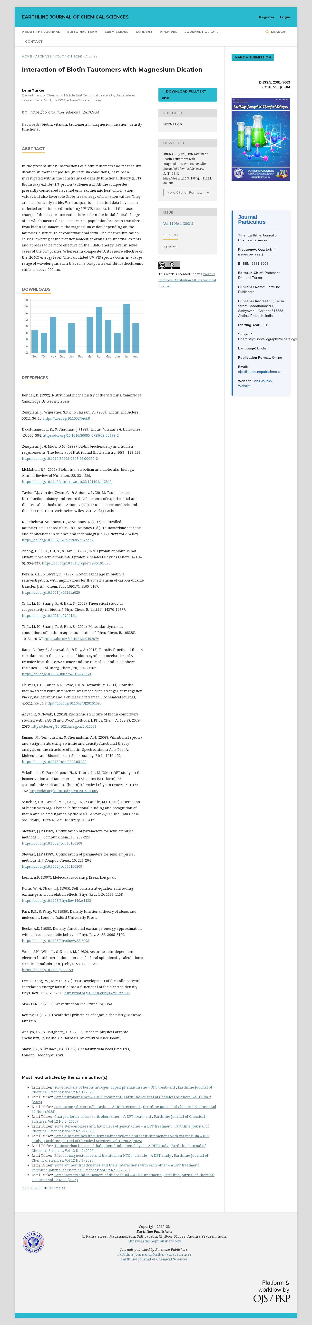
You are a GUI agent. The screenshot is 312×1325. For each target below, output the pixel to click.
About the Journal (41, 32)
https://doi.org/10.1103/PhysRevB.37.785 (97, 993)
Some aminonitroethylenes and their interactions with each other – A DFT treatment (127, 1165)
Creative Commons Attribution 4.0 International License (187, 280)
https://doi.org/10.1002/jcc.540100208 (52, 843)
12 (56, 1188)
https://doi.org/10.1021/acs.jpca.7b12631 (64, 726)
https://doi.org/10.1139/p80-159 (47, 970)
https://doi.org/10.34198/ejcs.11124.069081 (65, 112)
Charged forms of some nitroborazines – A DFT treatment (103, 1116)
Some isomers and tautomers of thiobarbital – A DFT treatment (108, 1175)
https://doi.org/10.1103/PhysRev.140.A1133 (56, 900)
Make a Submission (253, 57)
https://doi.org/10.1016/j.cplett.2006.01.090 (76, 563)
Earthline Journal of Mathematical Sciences (154, 1254)
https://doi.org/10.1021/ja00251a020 (51, 592)
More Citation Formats (184, 192)
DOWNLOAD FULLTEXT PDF (184, 94)
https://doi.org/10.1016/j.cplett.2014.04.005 (63, 791)
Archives (168, 32)
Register (266, 17)
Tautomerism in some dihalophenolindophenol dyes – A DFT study (111, 1145)
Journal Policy (200, 32)
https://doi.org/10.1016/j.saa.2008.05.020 (54, 761)
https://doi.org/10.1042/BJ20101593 (73, 703)
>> (64, 1188)
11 (51, 1188)
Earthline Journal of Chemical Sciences (75, 17)
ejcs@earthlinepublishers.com (261, 372)
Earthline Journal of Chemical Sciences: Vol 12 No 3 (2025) (81, 1170)
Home (27, 56)
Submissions (116, 32)
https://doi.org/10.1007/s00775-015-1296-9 (56, 674)
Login (285, 17)
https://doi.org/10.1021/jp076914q (49, 615)
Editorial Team (82, 32)
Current (144, 32)
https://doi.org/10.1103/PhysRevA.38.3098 (55, 940)
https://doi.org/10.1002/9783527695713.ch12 (58, 540)
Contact (34, 41)
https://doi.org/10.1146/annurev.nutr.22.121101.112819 (67, 481)
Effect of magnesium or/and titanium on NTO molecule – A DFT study (113, 1155)
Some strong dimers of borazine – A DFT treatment (97, 1106)
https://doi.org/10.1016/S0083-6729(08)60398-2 (81, 435)
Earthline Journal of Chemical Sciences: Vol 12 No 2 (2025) (93, 1140)
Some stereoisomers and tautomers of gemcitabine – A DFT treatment (113, 1126)
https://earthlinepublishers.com (154, 1241)
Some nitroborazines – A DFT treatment (88, 1097)
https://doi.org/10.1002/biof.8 (66, 418)
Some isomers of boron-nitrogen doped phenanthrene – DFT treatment (115, 1087)
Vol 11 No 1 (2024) (68, 56)
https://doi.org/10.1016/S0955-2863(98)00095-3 (60, 458)
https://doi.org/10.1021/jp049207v (72, 638)
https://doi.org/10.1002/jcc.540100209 (52, 866)
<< (24, 1188)
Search (277, 32)
